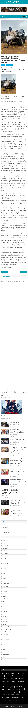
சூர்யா (12, 694)
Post (4, 609)
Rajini (16, 678)
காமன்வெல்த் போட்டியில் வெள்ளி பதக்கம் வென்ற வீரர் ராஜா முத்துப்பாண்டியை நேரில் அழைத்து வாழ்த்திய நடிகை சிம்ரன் (17, 461)
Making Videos (6, 583)
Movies (4, 596)
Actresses (5, 543)
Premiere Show (6, 614)
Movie (4, 588)
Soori (16, 683)
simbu (3, 683)
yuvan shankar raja (10, 689)
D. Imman (18, 673)
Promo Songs (5, 621)
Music (4, 598)
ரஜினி (22, 697)
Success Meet (6, 647)
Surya (3, 686)
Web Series (5, 659)
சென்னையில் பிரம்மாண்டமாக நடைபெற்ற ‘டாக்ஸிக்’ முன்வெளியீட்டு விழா (18, 481)
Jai (2, 675)
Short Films (5, 631)
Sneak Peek (5, 634)
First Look (5, 568)
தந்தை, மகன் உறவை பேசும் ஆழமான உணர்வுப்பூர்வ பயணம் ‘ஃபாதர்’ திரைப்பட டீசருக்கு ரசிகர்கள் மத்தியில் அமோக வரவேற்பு (18, 450)
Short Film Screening (7, 629)
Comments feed (6, 530)
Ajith (3, 673)
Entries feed (5, 527)
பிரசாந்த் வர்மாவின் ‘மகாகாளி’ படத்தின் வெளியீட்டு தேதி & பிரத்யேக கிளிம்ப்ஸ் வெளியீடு (18, 502)
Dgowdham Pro (13, 426)
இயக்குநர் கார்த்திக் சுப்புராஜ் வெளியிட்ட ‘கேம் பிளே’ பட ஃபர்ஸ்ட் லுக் (13, 416)
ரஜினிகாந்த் (4, 700)
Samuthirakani (21, 681)
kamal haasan (13, 675)
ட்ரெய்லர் (22, 694)
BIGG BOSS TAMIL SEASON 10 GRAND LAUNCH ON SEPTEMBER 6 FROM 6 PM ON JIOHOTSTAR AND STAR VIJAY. (10, 491)
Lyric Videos (5, 581)
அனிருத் (18, 689)
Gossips (4, 578)
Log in (4, 525)
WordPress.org (6, 532)
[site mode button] (23, 16)
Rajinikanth (21, 678)
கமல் (23, 689)
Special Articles (6, 639)
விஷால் (21, 700)
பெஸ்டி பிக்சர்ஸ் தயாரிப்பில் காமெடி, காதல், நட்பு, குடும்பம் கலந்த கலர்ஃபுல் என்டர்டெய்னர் (18, 471)
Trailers (4, 652)
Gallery (4, 573)
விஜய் (9, 700)
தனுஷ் (3, 697)
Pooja (4, 606)
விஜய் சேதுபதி (15, 700)
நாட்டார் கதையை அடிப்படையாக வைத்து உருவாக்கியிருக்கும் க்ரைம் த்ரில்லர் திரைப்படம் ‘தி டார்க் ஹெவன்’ (5, 271)
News (4, 601)
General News (5, 576)
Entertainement (6, 560)
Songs (4, 636)
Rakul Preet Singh (6, 681)
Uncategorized (6, 654)
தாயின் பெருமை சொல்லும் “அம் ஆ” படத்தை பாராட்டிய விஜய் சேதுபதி (13, 282)
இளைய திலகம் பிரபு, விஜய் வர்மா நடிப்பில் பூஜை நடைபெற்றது (17, 440)
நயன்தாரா (8, 697)
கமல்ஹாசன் (4, 691)
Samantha (14, 681)
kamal (6, 675)
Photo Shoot (5, 604)
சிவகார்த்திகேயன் (5, 694)
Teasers (4, 649)
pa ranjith (11, 678)
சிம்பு (22, 691)
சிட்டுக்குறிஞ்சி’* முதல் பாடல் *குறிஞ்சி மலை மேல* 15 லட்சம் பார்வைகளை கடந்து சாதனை (17, 512)
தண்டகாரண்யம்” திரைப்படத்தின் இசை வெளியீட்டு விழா (24, 271)
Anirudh (7, 673)
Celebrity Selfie (6, 550)
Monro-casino (5, 586)
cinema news (9, 64)
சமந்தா (10, 691)
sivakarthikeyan (10, 683)
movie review (5, 591)
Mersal (23, 675)
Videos (4, 657)
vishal (3, 689)
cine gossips (5, 553)
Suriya (21, 683)
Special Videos (6, 642)
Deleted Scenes (6, 558)
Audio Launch (5, 545)
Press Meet (5, 616)
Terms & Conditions (20, 2)
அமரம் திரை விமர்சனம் (15, 422)
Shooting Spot (6, 626)
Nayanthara (4, 678)
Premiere (5, 611)
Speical (4, 644)
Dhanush (24, 673)
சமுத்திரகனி (16, 691)
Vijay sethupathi (18, 686)
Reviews (4, 624)
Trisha (7, 686)
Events (4, 565)
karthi (19, 675)
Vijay (12, 686)
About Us (6, 2)
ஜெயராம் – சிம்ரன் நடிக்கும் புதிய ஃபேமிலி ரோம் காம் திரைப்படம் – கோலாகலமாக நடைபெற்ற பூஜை (17, 431)
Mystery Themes (18, 705)
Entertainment (6, 563)
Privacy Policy (12, 2)
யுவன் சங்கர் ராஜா (15, 697)
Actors (3, 64)
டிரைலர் (17, 694)
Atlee (12, 673)
